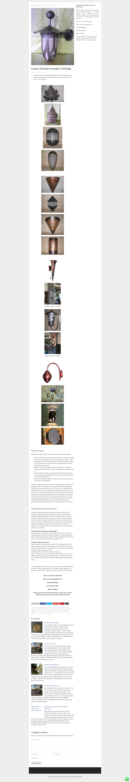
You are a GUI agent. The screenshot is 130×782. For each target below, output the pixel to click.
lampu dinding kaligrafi (51, 664)
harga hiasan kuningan (51, 622)
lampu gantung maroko (51, 685)
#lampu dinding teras (44, 613)
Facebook (43, 603)
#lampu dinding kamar (58, 608)
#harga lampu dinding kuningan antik (47, 607)
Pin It (62, 603)
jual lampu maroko (50, 643)
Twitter (49, 603)
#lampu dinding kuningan (49, 610)
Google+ (56, 603)
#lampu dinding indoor (43, 608)
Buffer (67, 603)
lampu (38, 5)
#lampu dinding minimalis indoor (48, 612)
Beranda (33, 5)
